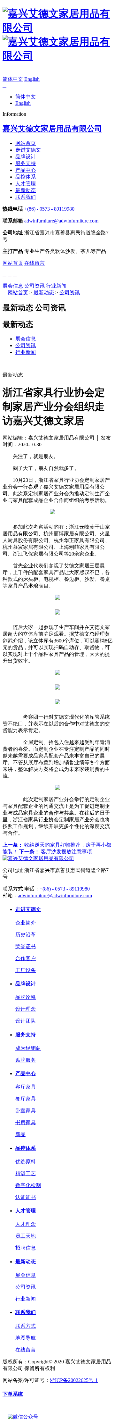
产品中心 (25, 170)
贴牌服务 (25, 1060)
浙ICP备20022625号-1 (74, 1380)
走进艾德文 (28, 150)
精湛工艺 (25, 1173)
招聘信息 (25, 1248)
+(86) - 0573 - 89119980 (49, 209)
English (32, 79)
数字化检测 (28, 1185)
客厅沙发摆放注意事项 (55, 851)
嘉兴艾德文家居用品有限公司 (52, 128)
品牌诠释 (25, 997)
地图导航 (25, 1338)
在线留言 (34, 263)
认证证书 (25, 1197)
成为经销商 (28, 1048)
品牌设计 (25, 156)
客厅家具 (25, 1087)
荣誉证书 (25, 946)
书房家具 (25, 1122)
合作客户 (25, 958)
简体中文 (13, 79)
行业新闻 (56, 286)
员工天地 (25, 1236)
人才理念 (25, 1224)
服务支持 (25, 163)
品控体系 (25, 177)
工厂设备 (25, 970)
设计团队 (25, 1021)
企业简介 (25, 922)
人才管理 (25, 183)
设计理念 (25, 1009)
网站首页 (25, 143)
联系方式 (25, 1326)
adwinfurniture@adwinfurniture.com (61, 220)
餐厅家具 (25, 1098)
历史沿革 (25, 934)
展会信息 (13, 286)
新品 (20, 1134)
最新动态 (25, 190)
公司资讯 (34, 286)
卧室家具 (25, 1110)
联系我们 (25, 197)
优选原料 (25, 1161)
